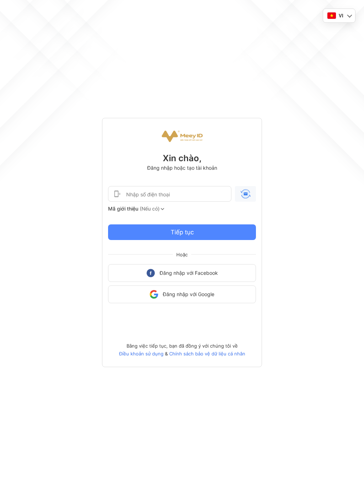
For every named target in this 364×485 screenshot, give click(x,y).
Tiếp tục (182, 232)
